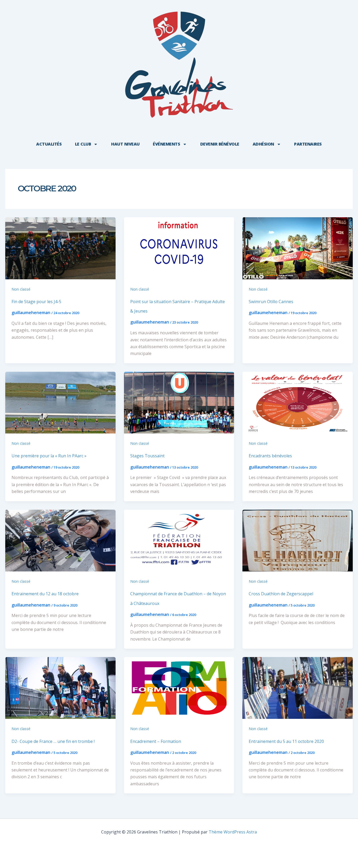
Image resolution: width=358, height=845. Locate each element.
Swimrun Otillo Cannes (271, 301)
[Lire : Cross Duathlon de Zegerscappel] (297, 540)
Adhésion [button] (263, 144)
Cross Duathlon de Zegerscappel (281, 594)
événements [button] (166, 144)
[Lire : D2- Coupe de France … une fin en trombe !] (60, 687)
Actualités (49, 144)
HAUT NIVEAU (125, 144)
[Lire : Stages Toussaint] (179, 402)
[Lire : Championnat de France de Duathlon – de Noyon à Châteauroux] (179, 540)
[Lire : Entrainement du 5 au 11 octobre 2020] (297, 687)
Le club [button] (83, 144)
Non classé (21, 289)
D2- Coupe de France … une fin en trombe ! (53, 741)
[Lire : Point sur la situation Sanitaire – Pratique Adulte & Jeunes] (179, 248)
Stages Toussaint (147, 456)
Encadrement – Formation (155, 741)
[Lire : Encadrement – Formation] (179, 687)
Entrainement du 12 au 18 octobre (45, 594)
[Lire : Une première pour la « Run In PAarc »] (60, 402)
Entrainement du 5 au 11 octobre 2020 (286, 741)
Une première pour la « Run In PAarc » (49, 456)
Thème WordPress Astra (233, 832)
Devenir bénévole (219, 144)
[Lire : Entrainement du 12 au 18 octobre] (60, 540)
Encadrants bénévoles (270, 456)
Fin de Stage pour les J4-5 (36, 301)
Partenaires (308, 144)
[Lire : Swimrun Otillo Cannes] (297, 248)
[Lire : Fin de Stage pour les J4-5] (60, 248)
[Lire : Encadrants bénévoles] (297, 402)
